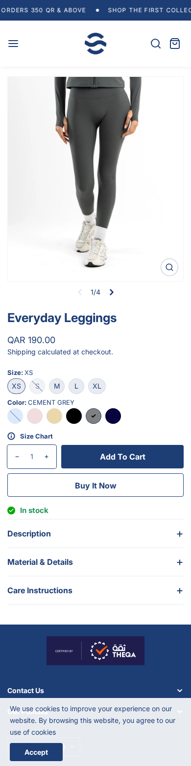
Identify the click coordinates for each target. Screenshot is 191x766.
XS (16, 386)
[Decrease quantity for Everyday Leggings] (13, 456)
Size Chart (36, 436)
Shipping (21, 352)
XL (97, 386)
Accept (36, 752)
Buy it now (96, 485)
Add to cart (122, 457)
